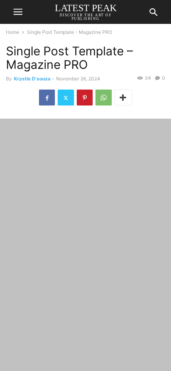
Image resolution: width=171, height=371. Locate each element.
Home (12, 32)
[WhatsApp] (103, 97)
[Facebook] (47, 97)
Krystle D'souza (32, 79)
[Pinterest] (85, 97)
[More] (123, 97)
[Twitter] (66, 97)
